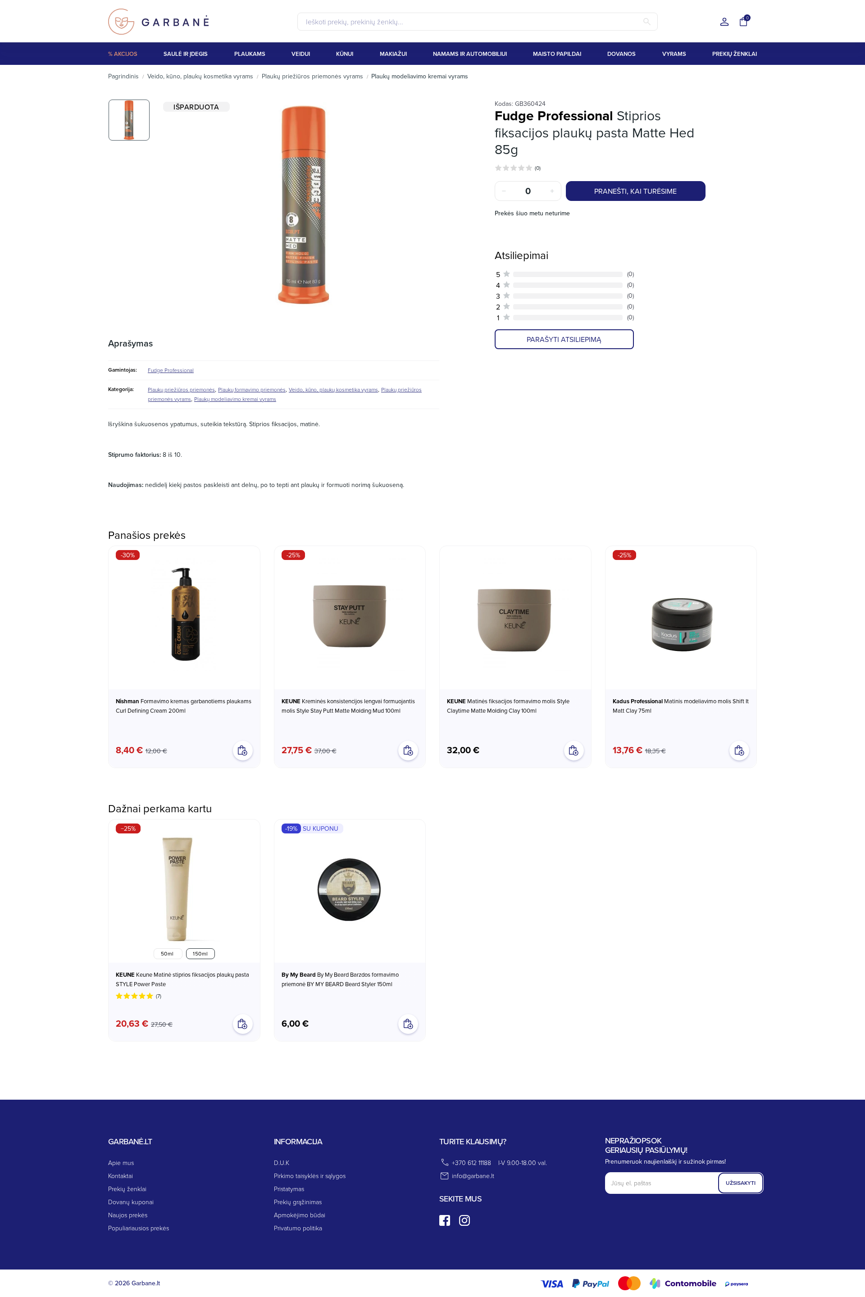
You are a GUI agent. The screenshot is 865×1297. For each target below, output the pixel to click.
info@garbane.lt (473, 1175)
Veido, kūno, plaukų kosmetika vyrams (333, 389)
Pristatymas (289, 1188)
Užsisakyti (741, 1183)
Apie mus (121, 1162)
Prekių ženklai (127, 1188)
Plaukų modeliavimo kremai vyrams (235, 399)
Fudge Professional (171, 370)
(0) (538, 168)
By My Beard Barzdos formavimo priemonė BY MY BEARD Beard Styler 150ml (340, 979)
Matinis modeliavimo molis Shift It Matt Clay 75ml (681, 705)
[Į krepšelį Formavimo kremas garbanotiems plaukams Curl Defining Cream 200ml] (243, 750)
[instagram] (464, 1220)
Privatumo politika (298, 1228)
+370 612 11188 (471, 1162)
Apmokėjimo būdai (299, 1215)
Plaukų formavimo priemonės (252, 389)
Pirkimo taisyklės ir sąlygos (310, 1175)
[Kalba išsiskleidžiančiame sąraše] (724, 22)
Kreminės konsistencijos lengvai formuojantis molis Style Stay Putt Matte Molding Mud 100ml (348, 705)
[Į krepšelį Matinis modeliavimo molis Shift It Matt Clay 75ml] (739, 750)
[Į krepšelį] (408, 1024)
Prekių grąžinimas (298, 1201)
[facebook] (444, 1220)
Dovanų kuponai (131, 1201)
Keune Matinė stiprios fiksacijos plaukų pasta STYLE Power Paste (182, 979)
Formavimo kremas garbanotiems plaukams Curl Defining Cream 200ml (183, 705)
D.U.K (281, 1162)
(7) (158, 996)
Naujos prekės (127, 1215)
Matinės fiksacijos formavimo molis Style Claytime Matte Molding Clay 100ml (508, 705)
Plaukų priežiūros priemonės (181, 389)
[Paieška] (647, 22)
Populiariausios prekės (138, 1228)
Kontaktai (120, 1175)
